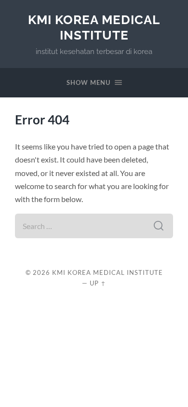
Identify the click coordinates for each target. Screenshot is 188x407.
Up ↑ (98, 283)
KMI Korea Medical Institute (94, 27)
